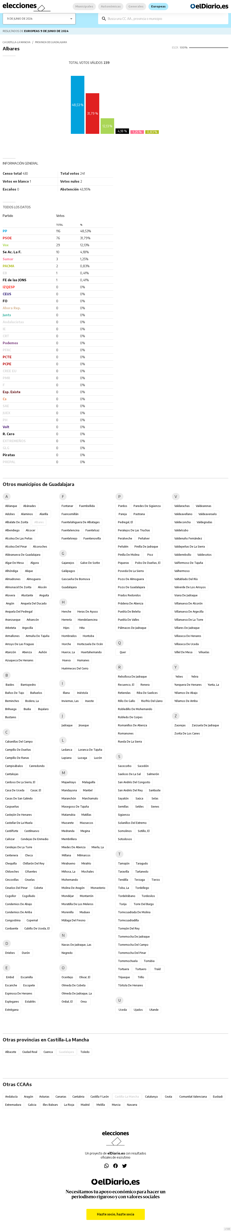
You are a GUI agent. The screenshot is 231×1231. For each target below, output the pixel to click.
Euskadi (218, 1096)
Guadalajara (69, 587)
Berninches (12, 701)
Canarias (60, 1096)
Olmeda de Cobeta (73, 985)
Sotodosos (125, 839)
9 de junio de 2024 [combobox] (19, 18)
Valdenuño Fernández (188, 538)
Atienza (27, 652)
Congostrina (13, 920)
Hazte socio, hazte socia (115, 1214)
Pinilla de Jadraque (146, 546)
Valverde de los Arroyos (190, 587)
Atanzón (10, 652)
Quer (123, 652)
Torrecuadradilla (128, 920)
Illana (66, 692)
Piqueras (123, 562)
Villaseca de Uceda (186, 644)
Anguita (44, 595)
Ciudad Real (29, 1052)
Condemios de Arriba (18, 912)
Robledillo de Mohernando (135, 709)
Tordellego (142, 888)
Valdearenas (203, 506)
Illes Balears (50, 1104)
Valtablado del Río (186, 579)
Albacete (10, 1052)
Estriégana (11, 1009)
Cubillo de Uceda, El (37, 928)
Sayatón (123, 798)
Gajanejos (68, 562)
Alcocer (30, 530)
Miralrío (86, 863)
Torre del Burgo (144, 904)
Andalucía (11, 1096)
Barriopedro (28, 684)
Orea (84, 1001)
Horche (66, 644)
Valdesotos (204, 554)
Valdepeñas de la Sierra (189, 546)
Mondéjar (68, 896)
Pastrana (139, 514)
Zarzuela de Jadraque (205, 725)
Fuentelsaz (92, 530)
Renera (145, 684)
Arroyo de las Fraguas (19, 644)
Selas (155, 798)
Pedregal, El (125, 522)
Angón (10, 603)
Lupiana (67, 758)
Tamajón (123, 863)
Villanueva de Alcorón (188, 603)
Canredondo (37, 766)
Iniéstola (82, 692)
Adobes (10, 514)
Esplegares (12, 1001)
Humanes (83, 660)
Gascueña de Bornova (76, 579)
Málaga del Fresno (73, 920)
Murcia (116, 1104)
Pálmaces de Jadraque (132, 627)
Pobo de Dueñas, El (147, 562)
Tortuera (123, 969)
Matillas (86, 814)
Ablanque (11, 506)
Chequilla (11, 863)
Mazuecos (86, 823)
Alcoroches (40, 546)
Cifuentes (31, 871)
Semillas (123, 806)
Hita (82, 627)
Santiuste (155, 790)
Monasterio (98, 888)
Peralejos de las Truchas (134, 530)
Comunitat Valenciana (193, 1096)
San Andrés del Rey (130, 790)
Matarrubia (68, 814)
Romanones (126, 733)
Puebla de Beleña (129, 611)
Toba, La (123, 888)
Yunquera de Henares (188, 684)
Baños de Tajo (14, 692)
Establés (30, 1001)
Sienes (155, 806)
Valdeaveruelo (208, 514)
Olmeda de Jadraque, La (77, 993)
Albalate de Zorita (16, 522)
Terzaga (139, 879)
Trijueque (124, 977)
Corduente (11, 928)
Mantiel (87, 790)
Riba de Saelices (147, 692)
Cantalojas (11, 774)
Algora (34, 562)
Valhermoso (182, 571)
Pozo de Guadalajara (131, 587)
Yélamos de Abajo (186, 692)
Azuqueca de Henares (19, 660)
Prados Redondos (129, 595)
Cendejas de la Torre (18, 847)
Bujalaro (43, 709)
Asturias (44, 1096)
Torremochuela (128, 961)
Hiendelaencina (87, 619)
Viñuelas (204, 652)
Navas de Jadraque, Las (76, 944)
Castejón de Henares (18, 814)
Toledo (85, 1052)
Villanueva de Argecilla (188, 611)
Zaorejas (180, 725)
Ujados (138, 1009)
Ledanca (67, 749)
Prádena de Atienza (130, 603)
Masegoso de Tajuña (75, 806)
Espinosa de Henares (18, 993)
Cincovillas (12, 879)
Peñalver (144, 538)
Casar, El (35, 790)
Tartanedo (141, 871)
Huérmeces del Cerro (75, 668)
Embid (10, 977)
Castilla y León (99, 1096)
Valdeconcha (182, 522)
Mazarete (68, 823)
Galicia (32, 1104)
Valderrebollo (182, 554)
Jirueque (84, 725)
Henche (66, 611)
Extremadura (13, 1104)
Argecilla (27, 627)
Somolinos (125, 831)
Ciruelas (30, 879)
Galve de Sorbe (90, 562)
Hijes (66, 627)
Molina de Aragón (73, 888)
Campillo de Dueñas (18, 749)
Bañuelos (36, 692)
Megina (85, 831)
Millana (66, 855)
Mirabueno (68, 863)
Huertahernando (91, 652)
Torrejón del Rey (129, 928)
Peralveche (125, 538)
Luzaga (82, 758)
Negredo (67, 953)
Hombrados (69, 636)
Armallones (12, 636)
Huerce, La (68, 652)
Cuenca (48, 1052)
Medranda (68, 831)
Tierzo (155, 879)
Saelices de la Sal (129, 774)
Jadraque (67, 725)
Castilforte (11, 831)
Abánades (29, 506)
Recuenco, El (126, 684)
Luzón (98, 758)
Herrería (67, 619)
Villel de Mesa (183, 652)
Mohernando (70, 879)
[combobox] (166, 19)
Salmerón (153, 774)
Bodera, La (32, 701)
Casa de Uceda (14, 790)
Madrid (85, 1104)
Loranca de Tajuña (90, 749)
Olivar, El (84, 977)
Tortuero (140, 969)
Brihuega (10, 709)
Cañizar (10, 839)
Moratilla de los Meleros (77, 904)
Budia (27, 709)
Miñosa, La (68, 871)
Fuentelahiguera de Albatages (81, 522)
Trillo (141, 977)
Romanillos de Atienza (132, 725)
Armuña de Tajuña (37, 636)
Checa (29, 855)
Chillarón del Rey (33, 863)
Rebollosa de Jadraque (132, 676)
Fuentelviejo (69, 538)
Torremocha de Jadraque (134, 936)
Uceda (123, 1009)
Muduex (85, 912)
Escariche (11, 985)
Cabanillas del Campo (19, 741)
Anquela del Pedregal (18, 611)
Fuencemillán (70, 514)
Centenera (11, 855)
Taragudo (142, 863)
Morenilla (68, 912)
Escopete (29, 985)
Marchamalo (90, 798)
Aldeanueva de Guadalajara (22, 554)
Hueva (66, 660)
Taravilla (123, 871)
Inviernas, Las (70, 701)
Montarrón (86, 896)
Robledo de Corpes (130, 717)
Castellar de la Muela (18, 823)
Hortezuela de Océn (90, 644)
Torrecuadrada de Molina (134, 912)
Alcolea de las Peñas (18, 538)
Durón (26, 953)
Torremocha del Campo (133, 944)
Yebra (194, 676)
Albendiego (12, 530)
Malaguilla (88, 782)
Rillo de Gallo (126, 701)
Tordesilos (148, 896)
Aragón (28, 1096)
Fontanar (67, 506)
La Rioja (69, 1104)
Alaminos (27, 514)
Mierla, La (98, 847)
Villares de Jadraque (187, 627)
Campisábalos (14, 766)
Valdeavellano (183, 514)
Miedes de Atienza (73, 847)
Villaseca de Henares (187, 636)
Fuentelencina (70, 530)
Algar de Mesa (14, 562)
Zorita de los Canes (187, 733)
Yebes (179, 676)
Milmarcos (83, 855)
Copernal (32, 920)
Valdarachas (182, 506)
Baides (10, 684)
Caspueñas (12, 806)
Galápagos (68, 571)
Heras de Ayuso (87, 611)
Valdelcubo (181, 530)
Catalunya (151, 1096)
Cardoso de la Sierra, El (20, 782)
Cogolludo (28, 896)
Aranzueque (13, 619)
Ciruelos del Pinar (16, 888)
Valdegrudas (204, 522)
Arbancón (33, 619)
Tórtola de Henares (130, 985)
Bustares (10, 717)
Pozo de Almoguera (131, 579)
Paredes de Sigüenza (147, 506)
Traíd (157, 969)
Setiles (139, 806)
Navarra (132, 1104)
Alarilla (43, 514)
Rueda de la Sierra (130, 741)
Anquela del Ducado (34, 603)
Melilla (101, 1104)
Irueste (89, 701)
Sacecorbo (125, 766)
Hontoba (88, 636)
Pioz (150, 554)
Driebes (10, 953)
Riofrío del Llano (152, 701)
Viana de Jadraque (186, 595)
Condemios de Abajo (18, 904)
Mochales (87, 871)
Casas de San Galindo (19, 798)
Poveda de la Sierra (131, 571)
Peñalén (123, 546)
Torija (123, 904)
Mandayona (69, 790)
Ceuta (168, 1096)
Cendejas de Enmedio (35, 839)
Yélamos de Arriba (186, 701)
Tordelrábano (126, 896)
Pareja (123, 514)
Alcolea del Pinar (16, 546)
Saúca (139, 798)
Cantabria (78, 1096)
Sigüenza (124, 814)
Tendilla (123, 879)
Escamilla (27, 977)
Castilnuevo (31, 831)
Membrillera (69, 839)
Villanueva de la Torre (188, 619)
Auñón (43, 652)
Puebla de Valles (128, 619)
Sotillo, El (144, 831)
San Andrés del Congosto (134, 782)
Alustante (27, 595)
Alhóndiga (11, 571)
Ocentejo (67, 977)
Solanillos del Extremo (132, 823)
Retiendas (124, 692)
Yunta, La (213, 684)
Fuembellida (87, 506)
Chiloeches (12, 871)
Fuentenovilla (92, 538)
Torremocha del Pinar (132, 953)
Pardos (122, 506)
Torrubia (149, 961)
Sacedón (143, 766)
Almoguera (34, 579)
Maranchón (69, 798)
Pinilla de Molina (128, 554)
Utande (154, 1009)
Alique (29, 571)
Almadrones (13, 579)
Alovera (10, 595)
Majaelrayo (69, 782)
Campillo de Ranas (17, 758)
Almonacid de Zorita (18, 587)
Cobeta (38, 888)
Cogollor (10, 896)
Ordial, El (67, 1001)
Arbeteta (10, 627)
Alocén (42, 587)
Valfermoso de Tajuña (188, 562)
